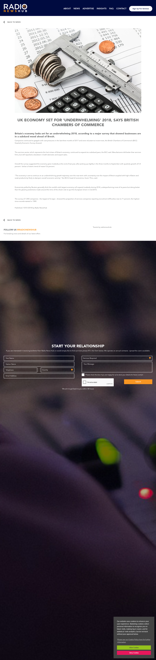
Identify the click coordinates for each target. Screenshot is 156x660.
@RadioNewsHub (26, 229)
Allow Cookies (134, 648)
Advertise (88, 8)
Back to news (14, 22)
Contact (121, 8)
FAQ (111, 8)
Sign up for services (141, 9)
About (67, 8)
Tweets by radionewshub (102, 227)
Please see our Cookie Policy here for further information (133, 641)
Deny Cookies (134, 653)
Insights (101, 8)
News (77, 8)
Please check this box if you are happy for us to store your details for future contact (114, 375)
